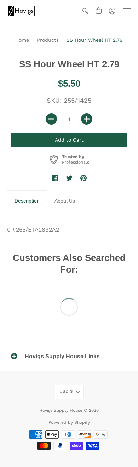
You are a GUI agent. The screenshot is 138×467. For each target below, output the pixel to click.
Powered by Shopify (69, 422)
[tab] (27, 201)
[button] (85, 11)
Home (22, 40)
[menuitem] (85, 11)
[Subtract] (51, 119)
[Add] (86, 119)
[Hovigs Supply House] (21, 11)
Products (48, 40)
